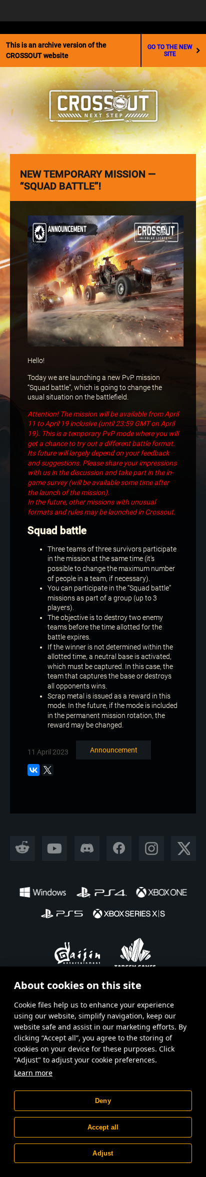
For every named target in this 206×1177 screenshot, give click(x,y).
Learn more (33, 1073)
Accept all (103, 1127)
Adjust (102, 1153)
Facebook (119, 848)
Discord (87, 848)
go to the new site (170, 51)
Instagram (151, 848)
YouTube (54, 848)
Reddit (23, 848)
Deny (103, 1100)
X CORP (184, 848)
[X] (48, 770)
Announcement (114, 750)
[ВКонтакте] (34, 770)
